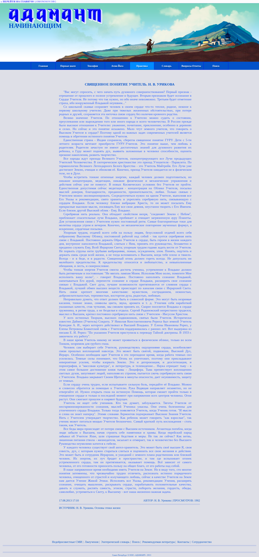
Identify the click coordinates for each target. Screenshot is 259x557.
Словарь (166, 66)
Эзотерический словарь (115, 541)
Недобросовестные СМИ (67, 541)
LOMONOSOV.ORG (28, 1)
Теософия (92, 66)
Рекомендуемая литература (158, 541)
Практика (142, 66)
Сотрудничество (202, 541)
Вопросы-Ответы (191, 66)
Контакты (183, 541)
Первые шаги (68, 66)
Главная (43, 66)
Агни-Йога (117, 66)
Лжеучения (91, 541)
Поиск (216, 66)
